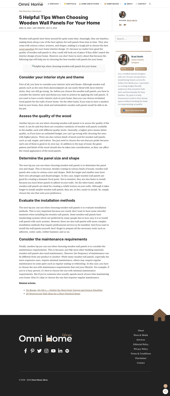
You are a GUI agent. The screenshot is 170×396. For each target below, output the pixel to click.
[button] (150, 4)
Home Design (36, 11)
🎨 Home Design (111, 4)
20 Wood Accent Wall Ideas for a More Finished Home (53, 293)
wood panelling (27, 49)
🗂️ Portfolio (70, 4)
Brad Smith (132, 20)
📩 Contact (141, 4)
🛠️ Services (53, 4)
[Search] (146, 39)
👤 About (128, 4)
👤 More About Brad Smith (133, 110)
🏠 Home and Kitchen (89, 4)
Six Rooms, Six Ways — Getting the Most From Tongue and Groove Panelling (64, 290)
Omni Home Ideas (25, 11)
